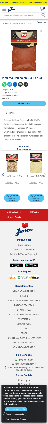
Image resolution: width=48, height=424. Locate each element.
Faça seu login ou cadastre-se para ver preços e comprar (12, 197)
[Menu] (4, 9)
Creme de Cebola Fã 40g (36, 176)
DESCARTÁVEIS (24, 324)
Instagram (25, 380)
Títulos (36, 212)
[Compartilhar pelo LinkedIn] (15, 84)
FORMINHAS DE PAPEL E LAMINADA (24, 338)
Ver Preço (25, 103)
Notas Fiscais (15, 217)
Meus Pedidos (15, 212)
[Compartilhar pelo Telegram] (9, 84)
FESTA (24, 333)
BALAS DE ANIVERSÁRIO (24, 291)
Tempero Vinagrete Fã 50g (12, 176)
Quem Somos (24, 245)
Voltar (42, 22)
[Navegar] (3, 174)
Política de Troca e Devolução (24, 254)
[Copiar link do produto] (26, 84)
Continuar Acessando (16, 409)
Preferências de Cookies (16, 419)
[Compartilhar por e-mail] (20, 84)
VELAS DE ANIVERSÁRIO (24, 347)
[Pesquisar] (43, 15)
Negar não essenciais (15, 414)
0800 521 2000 (25, 360)
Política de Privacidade (24, 249)
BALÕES (24, 296)
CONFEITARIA (24, 319)
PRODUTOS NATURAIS (24, 342)
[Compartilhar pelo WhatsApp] (4, 84)
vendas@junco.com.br (25, 364)
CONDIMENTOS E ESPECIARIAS (24, 314)
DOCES (24, 328)
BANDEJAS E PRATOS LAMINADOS (24, 300)
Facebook (25, 384)
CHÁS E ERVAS (24, 310)
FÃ (8, 98)
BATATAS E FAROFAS (24, 305)
